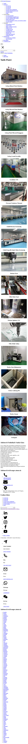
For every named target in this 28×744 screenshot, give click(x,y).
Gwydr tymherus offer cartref (12, 18)
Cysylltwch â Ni (6, 41)
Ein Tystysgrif (9, 39)
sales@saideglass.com (8, 485)
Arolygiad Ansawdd (10, 34)
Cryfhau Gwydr (9, 29)
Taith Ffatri (5, 56)
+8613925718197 (7, 478)
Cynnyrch (5, 4)
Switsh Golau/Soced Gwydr (12, 10)
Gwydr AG (8, 5)
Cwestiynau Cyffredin (10, 37)
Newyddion (5, 40)
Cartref (4, 3)
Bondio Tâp (8, 32)
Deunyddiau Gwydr (10, 24)
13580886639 (6, 592)
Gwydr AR (8, 7)
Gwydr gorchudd (9, 15)
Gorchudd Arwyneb (10, 31)
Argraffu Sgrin (9, 30)
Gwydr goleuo (9, 21)
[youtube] (5, 533)
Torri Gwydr (8, 25)
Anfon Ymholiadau (8, 53)
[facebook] (5, 528)
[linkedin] (5, 514)
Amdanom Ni (6, 36)
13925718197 (6, 606)
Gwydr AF (8, 8)
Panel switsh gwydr (10, 19)
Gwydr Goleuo (9, 12)
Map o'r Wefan (6, 535)
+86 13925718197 (7, 565)
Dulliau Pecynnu (9, 35)
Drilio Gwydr (9, 28)
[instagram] (5, 524)
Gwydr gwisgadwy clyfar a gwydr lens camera (16, 20)
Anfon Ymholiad (7, 551)
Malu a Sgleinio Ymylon (11, 26)
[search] (2, 44)
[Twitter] (5, 519)
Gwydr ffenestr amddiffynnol (12, 17)
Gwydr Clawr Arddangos (11, 9)
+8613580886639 (7, 479)
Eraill (7, 13)
